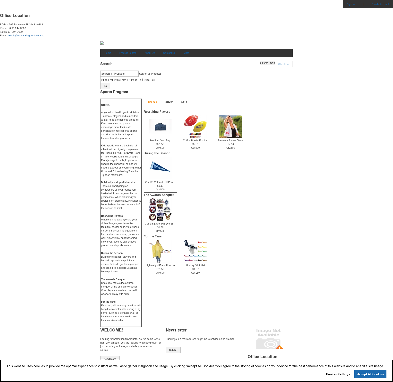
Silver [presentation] (169, 101)
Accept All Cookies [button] (370, 374)
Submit (173, 350)
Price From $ (121, 79)
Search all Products (150, 73)
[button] (267, 63)
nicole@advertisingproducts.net (26, 35)
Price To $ (149, 79)
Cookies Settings (338, 374)
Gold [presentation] (184, 101)
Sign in (351, 4)
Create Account (380, 4)
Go (105, 86)
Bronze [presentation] (152, 101)
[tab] (152, 102)
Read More (110, 359)
